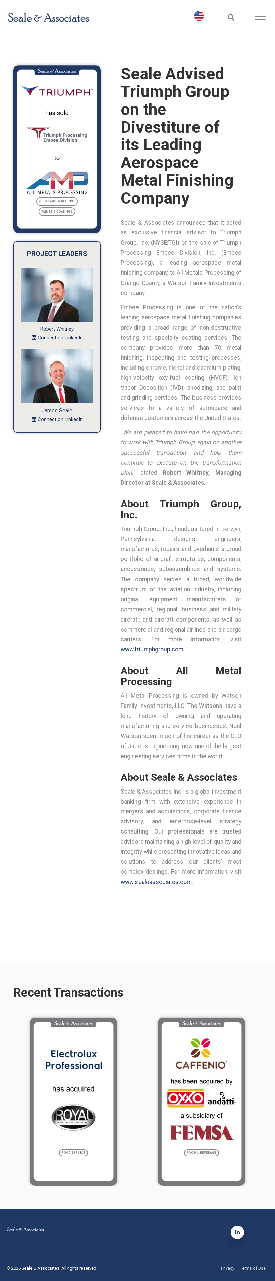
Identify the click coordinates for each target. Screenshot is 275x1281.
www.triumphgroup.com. (153, 649)
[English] (199, 16)
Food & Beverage (201, 1152)
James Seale (57, 410)
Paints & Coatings (57, 211)
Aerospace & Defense (57, 201)
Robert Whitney (57, 329)
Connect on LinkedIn (60, 338)
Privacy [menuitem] (227, 1268)
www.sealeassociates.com (156, 882)
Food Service (73, 1152)
